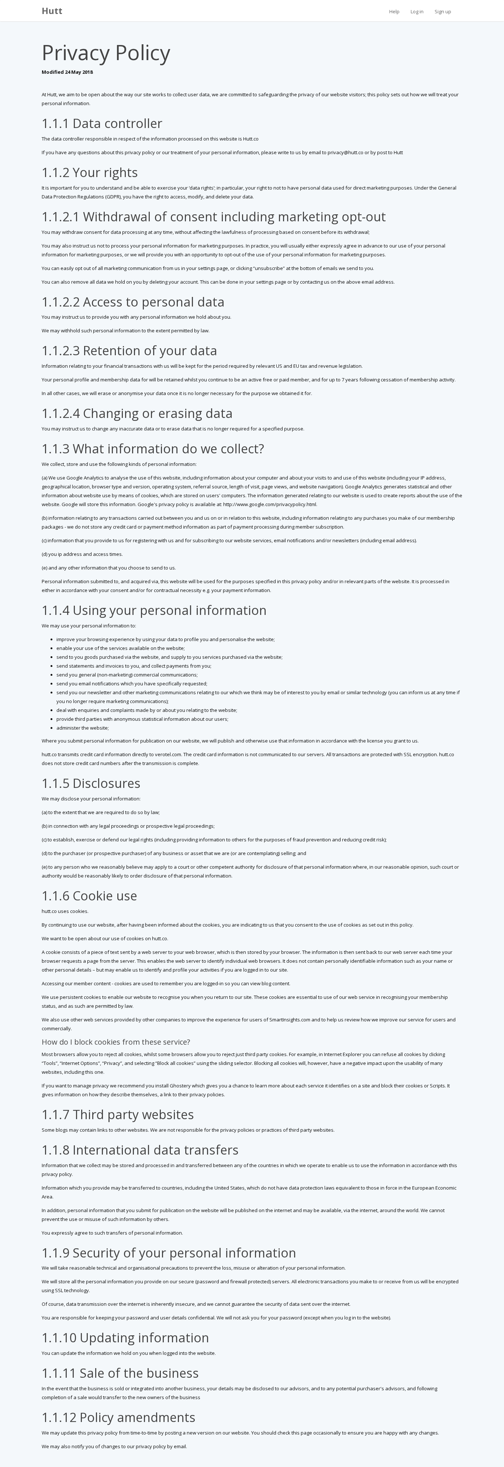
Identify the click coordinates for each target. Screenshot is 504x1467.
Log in (417, 11)
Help (394, 11)
